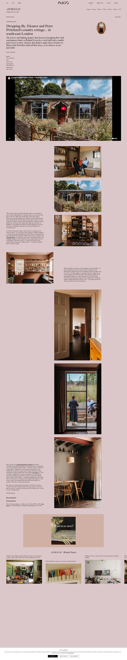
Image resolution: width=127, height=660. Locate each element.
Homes (99, 9)
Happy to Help (63, 656)
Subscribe (63, 535)
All (120, 9)
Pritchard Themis (11, 501)
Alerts (108, 3)
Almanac (91, 3)
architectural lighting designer (24, 465)
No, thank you (74, 656)
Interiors (94, 9)
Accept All (53, 656)
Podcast (115, 9)
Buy (7, 3)
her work (35, 473)
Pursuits (110, 9)
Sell (13, 3)
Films (104, 9)
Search (116, 3)
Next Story (118, 17)
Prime (19, 3)
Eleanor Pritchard (11, 498)
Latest (88, 9)
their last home (11, 237)
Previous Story (10, 17)
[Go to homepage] (63, 3)
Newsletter (100, 3)
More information (71, 653)
